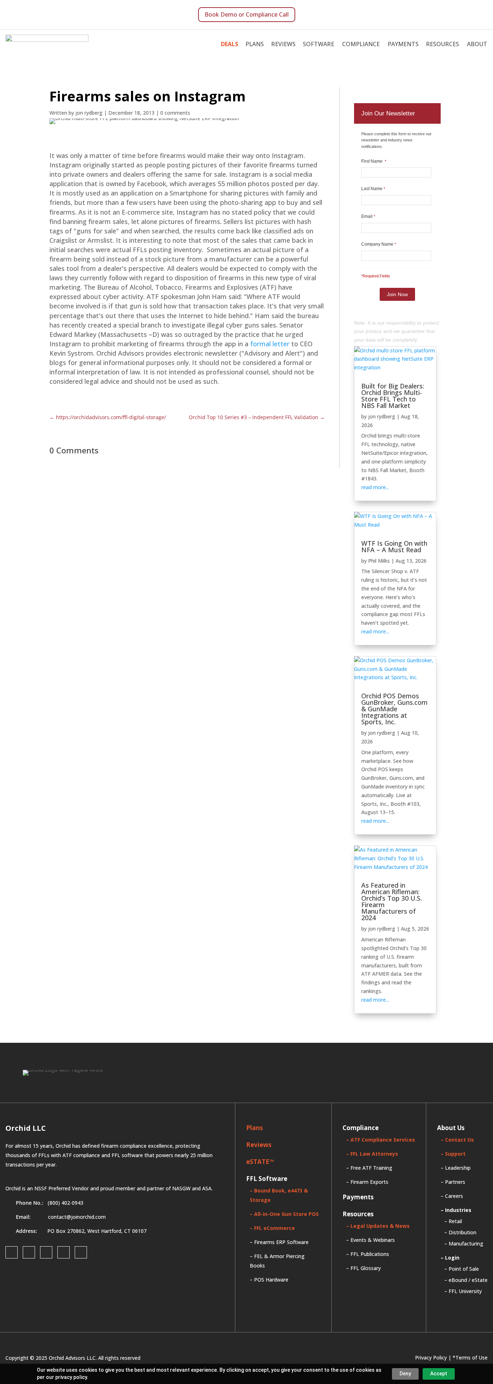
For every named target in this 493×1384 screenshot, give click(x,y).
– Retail (453, 1221)
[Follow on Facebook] (11, 1252)
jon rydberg (381, 416)
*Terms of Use (470, 1357)
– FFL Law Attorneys (372, 1153)
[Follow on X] (63, 1252)
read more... (375, 487)
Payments (403, 44)
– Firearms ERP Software (279, 1242)
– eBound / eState (466, 1280)
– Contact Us (457, 1139)
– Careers (452, 1195)
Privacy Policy (431, 1357)
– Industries (456, 1210)
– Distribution (460, 1232)
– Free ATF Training (369, 1167)
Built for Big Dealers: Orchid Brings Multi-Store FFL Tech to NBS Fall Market (392, 396)
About (477, 44)
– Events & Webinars (370, 1239)
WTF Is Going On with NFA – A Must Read (394, 546)
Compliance (361, 44)
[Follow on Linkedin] (46, 1252)
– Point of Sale (461, 1268)
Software (318, 44)
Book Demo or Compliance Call (247, 14)
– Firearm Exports (367, 1181)
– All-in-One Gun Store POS (284, 1214)
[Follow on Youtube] (81, 1252)
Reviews (283, 44)
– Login (450, 1257)
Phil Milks (379, 560)
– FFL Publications (367, 1254)
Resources (442, 44)
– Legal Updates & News (378, 1225)
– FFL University (463, 1291)
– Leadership (456, 1167)
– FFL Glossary (363, 1268)
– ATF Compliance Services (380, 1139)
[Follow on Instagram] (29, 1252)
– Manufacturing (463, 1243)
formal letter (269, 343)
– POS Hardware (269, 1279)
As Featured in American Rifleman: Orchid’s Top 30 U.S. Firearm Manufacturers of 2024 (391, 901)
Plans (254, 44)
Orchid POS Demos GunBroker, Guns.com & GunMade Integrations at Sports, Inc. (394, 708)
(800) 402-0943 (65, 1202)
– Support (453, 1153)
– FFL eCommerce (272, 1228)
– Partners (453, 1181)
